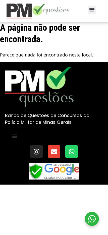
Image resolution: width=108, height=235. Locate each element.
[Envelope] (54, 151)
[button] (92, 10)
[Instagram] (36, 151)
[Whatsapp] (71, 151)
